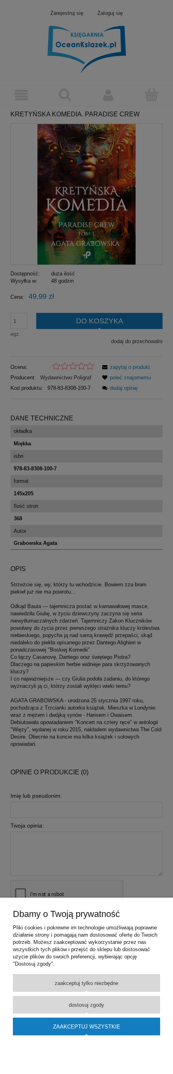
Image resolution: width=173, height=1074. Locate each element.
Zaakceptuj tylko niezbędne (86, 983)
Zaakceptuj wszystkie (86, 1027)
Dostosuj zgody (86, 1005)
